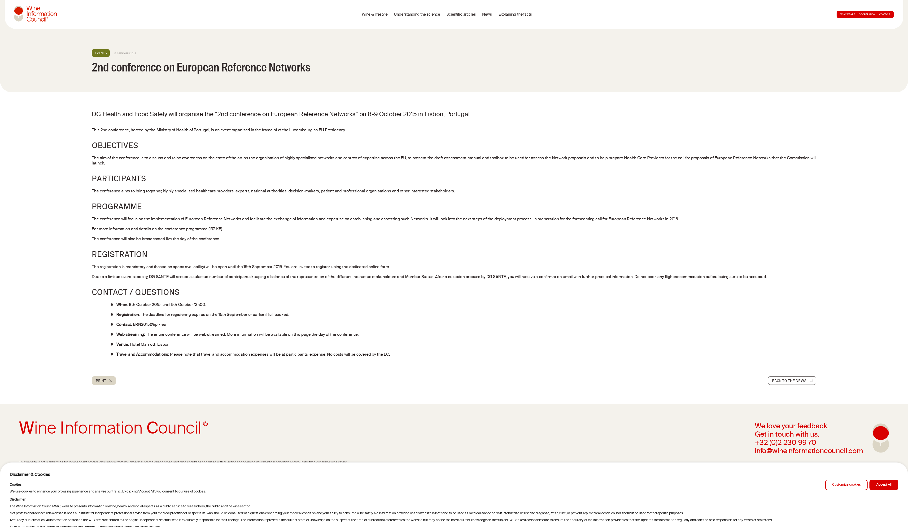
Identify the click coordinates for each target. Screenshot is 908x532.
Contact (884, 15)
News (487, 14)
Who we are (847, 15)
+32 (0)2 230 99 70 (785, 443)
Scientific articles (461, 14)
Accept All (883, 485)
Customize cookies (846, 485)
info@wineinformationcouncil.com (809, 451)
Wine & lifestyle (374, 14)
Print (101, 380)
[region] (454, 497)
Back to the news (789, 380)
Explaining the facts (515, 14)
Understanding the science (417, 14)
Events (101, 53)
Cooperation (867, 15)
